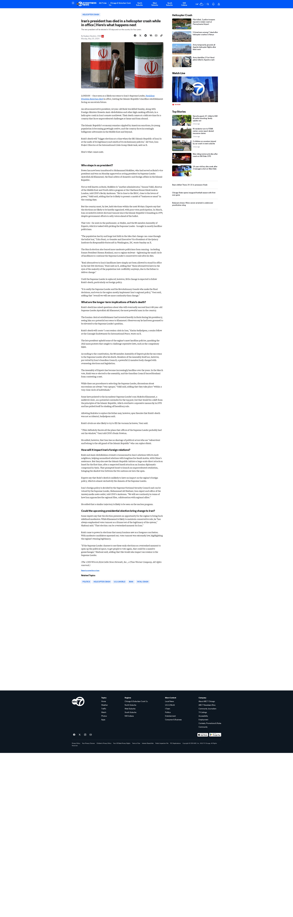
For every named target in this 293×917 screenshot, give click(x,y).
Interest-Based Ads (148, 743)
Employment (203, 720)
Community (203, 727)
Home (103, 701)
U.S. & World (170, 705)
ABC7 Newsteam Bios (207, 705)
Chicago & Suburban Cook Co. (120, 4)
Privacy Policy (76, 743)
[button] (73, 3)
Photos (104, 716)
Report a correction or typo (90, 570)
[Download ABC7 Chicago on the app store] (202, 735)
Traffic (103, 709)
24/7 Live (103, 3)
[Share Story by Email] (156, 35)
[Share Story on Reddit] (146, 35)
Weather (104, 705)
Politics (168, 712)
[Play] (195, 89)
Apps (103, 720)
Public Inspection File (161, 743)
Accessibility (203, 716)
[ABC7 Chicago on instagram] (85, 734)
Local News (169, 701)
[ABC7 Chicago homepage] (86, 4)
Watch (103, 712)
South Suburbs (169, 4)
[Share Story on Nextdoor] (151, 35)
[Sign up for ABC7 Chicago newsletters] (90, 734)
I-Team (167, 709)
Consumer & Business (173, 720)
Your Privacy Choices (88, 743)
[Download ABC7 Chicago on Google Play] (215, 735)
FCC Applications (175, 743)
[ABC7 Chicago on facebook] (74, 734)
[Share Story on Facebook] (135, 35)
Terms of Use (136, 743)
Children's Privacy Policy (104, 743)
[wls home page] (78, 701)
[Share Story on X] (140, 35)
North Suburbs (139, 4)
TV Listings (203, 712)
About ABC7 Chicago (207, 701)
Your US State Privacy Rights (121, 743)
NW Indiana (184, 4)
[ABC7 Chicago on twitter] (79, 734)
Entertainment (170, 716)
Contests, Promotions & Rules (210, 723)
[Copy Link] (161, 35)
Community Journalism (207, 709)
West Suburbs (154, 4)
